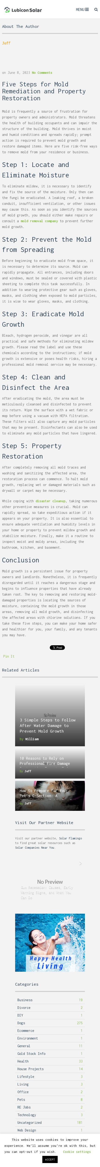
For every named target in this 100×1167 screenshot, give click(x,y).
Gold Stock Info (31, 1054)
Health (23, 1061)
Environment (27, 1038)
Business (24, 1000)
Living (23, 1084)
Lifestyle (25, 1077)
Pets (21, 1100)
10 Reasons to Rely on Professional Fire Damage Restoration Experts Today (46, 763)
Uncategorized (29, 1123)
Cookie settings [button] (77, 1152)
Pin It (8, 656)
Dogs (21, 1023)
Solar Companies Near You (34, 847)
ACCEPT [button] (50, 1159)
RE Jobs (23, 1107)
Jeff (6, 43)
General (23, 1046)
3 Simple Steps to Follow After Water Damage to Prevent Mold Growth (48, 725)
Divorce (23, 1008)
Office (23, 1092)
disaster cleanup (50, 501)
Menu (80, 9)
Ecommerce (25, 1031)
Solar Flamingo (70, 838)
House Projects (30, 1069)
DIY (20, 1015)
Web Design (26, 1130)
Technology (26, 1115)
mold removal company (39, 221)
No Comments (42, 73)
